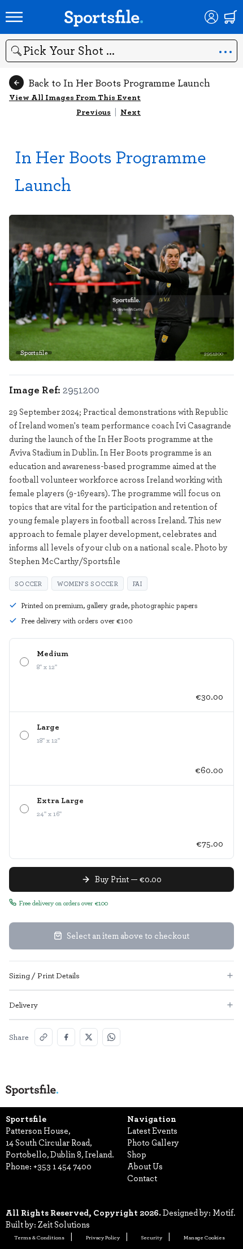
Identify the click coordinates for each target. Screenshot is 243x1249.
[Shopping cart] (230, 17)
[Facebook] (66, 1037)
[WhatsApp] (111, 1037)
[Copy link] (43, 1037)
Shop (136, 1154)
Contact (142, 1177)
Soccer (28, 583)
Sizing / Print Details (44, 975)
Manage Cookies (204, 1237)
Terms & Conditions (39, 1237)
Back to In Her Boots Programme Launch (119, 82)
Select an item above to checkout (128, 935)
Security (151, 1237)
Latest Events (152, 1130)
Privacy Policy (103, 1237)
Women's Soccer (87, 583)
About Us (145, 1166)
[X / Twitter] (89, 1037)
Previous (93, 112)
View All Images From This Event (75, 97)
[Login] (211, 17)
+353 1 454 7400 (62, 1166)
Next (130, 112)
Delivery (23, 1004)
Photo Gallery (153, 1142)
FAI (137, 583)
